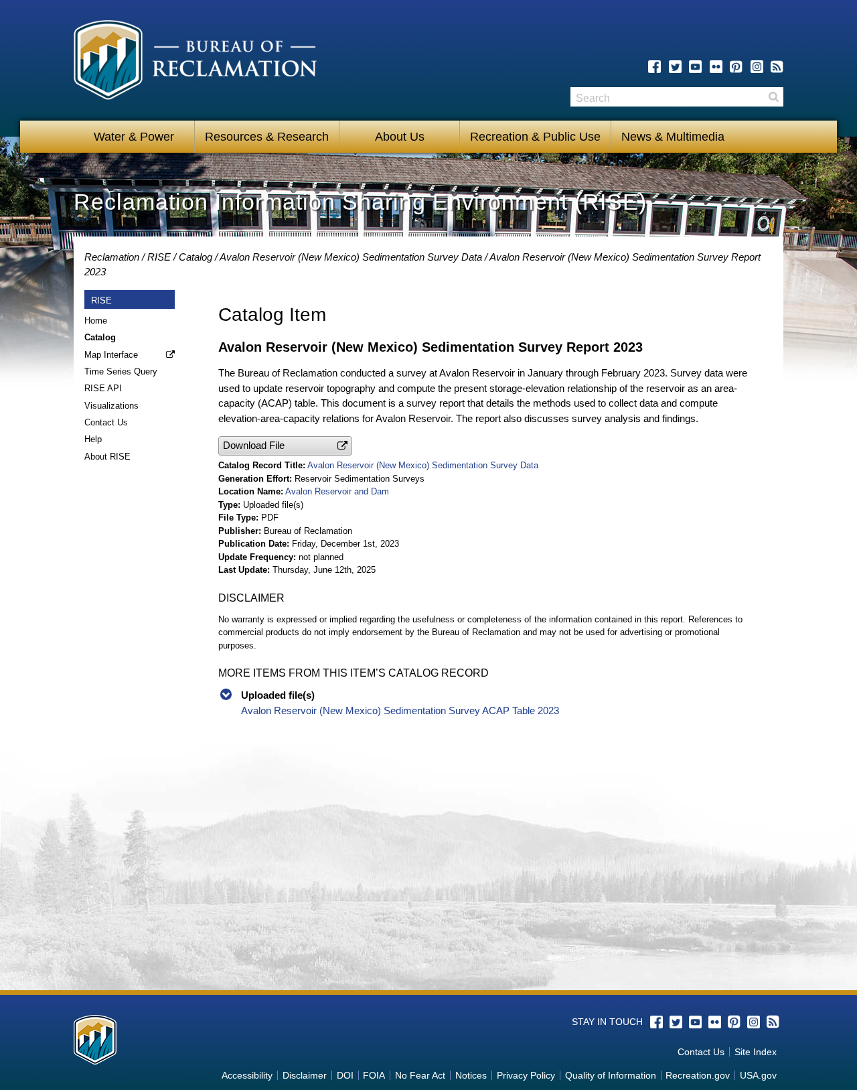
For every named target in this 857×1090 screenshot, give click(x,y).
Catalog (195, 257)
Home (95, 321)
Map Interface (111, 355)
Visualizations (111, 406)
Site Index (755, 1051)
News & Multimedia (672, 136)
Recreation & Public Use (535, 136)
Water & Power (134, 136)
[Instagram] (757, 66)
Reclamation (111, 257)
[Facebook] (654, 66)
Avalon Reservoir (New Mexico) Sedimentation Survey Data (351, 257)
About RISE (107, 457)
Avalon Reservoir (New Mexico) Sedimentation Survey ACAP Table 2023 (400, 710)
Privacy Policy (526, 1075)
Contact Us (106, 422)
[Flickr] (716, 66)
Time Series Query (120, 371)
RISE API (103, 388)
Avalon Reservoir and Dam (337, 491)
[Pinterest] (736, 66)
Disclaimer (305, 1075)
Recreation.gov (698, 1075)
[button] (285, 446)
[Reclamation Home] (195, 62)
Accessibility (247, 1075)
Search (773, 97)
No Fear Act (420, 1075)
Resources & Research (267, 136)
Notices (471, 1075)
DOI (345, 1075)
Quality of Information (610, 1075)
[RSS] (777, 66)
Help (93, 439)
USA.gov (758, 1075)
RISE (159, 257)
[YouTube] (695, 66)
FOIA (374, 1075)
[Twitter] (675, 66)
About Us (399, 136)
